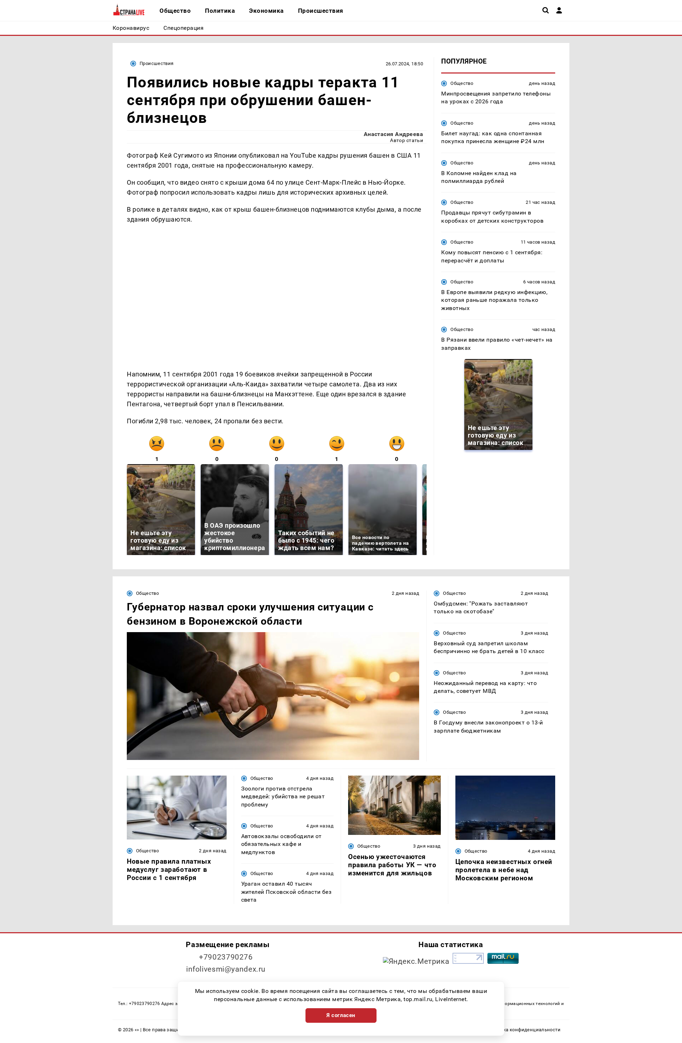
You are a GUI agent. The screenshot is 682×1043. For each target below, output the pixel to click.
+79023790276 (226, 957)
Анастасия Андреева (393, 134)
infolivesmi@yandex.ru (226, 969)
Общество (461, 83)
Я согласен (341, 1015)
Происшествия (157, 63)
